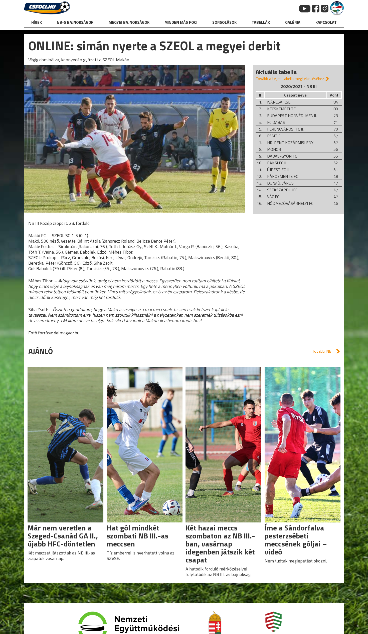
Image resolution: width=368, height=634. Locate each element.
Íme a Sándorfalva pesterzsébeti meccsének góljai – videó (296, 539)
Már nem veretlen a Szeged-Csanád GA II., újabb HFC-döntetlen (63, 535)
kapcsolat (326, 22)
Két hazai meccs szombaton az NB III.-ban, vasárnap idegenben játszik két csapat (220, 543)
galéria (292, 22)
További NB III (323, 351)
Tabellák (261, 22)
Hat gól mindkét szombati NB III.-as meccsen (137, 535)
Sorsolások (224, 22)
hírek (36, 22)
